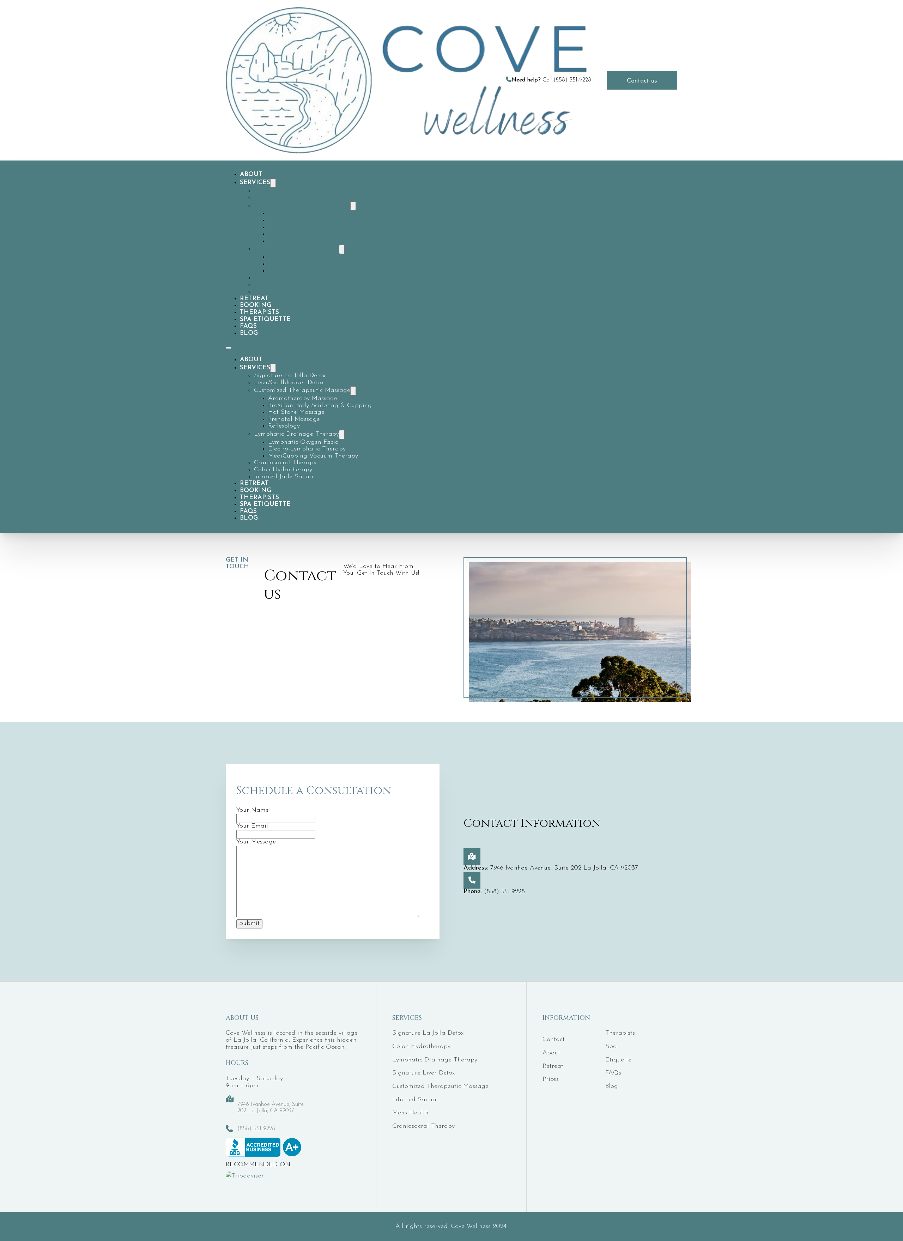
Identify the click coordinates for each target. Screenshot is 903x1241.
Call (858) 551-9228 (551, 80)
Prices (551, 1079)
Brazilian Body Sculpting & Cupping (320, 220)
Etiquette (618, 1060)
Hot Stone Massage (296, 227)
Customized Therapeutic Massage (302, 205)
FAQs (248, 326)
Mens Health (410, 1113)
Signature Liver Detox (423, 1073)
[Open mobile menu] (228, 348)
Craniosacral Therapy (285, 278)
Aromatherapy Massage (302, 213)
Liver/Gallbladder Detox (288, 197)
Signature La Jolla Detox (289, 191)
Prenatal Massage (294, 234)
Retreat (254, 299)
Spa (611, 1046)
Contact (554, 1039)
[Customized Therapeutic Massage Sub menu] (353, 206)
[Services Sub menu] (273, 183)
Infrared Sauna (414, 1100)
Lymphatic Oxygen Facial (304, 257)
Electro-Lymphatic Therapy (307, 264)
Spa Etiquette (265, 319)
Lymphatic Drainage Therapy (296, 249)
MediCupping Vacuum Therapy (313, 271)
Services (255, 183)
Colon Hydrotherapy (283, 285)
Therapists (259, 312)
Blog (249, 333)
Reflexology (284, 241)
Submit (249, 923)
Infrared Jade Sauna (283, 292)
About (251, 174)
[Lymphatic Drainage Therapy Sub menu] (342, 249)
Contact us (642, 81)
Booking (255, 305)
